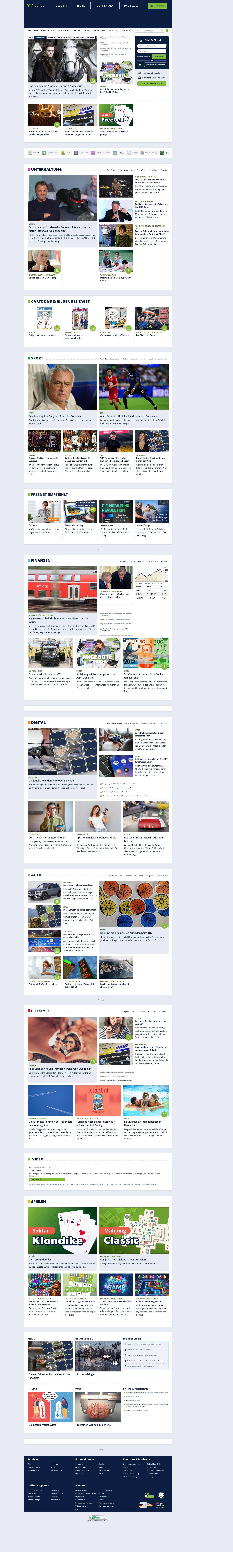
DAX (138, 590)
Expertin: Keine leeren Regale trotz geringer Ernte (116, 619)
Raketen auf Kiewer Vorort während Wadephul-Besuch (115, 38)
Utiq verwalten (81, 1506)
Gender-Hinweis (105, 1490)
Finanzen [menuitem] (45, 30)
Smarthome (163, 723)
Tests (121, 875)
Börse (30, 1464)
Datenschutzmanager (84, 1503)
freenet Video (56, 1490)
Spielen (38, 1201)
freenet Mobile (57, 1493)
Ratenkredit (151, 1467)
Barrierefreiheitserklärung (86, 1493)
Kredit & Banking (137, 561)
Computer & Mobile (114, 723)
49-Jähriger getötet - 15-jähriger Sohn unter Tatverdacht (114, 55)
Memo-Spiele (153, 170)
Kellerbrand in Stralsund (133, 1400)
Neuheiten (113, 875)
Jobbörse (54, 1464)
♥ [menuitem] (116, 30)
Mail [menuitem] (103, 30)
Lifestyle (40, 1010)
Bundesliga (104, 359)
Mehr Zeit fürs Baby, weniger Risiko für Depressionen (142, 1355)
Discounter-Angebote (131, 1464)
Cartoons (164, 170)
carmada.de (56, 1500)
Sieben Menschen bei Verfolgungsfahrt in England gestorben (116, 49)
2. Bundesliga (115, 359)
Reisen (133, 1011)
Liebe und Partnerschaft (148, 1011)
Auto (36, 875)
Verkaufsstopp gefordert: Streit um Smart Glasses (116, 792)
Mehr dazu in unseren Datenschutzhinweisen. (143, 1184)
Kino (120, 170)
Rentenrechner (152, 1474)
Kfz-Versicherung (130, 1477)
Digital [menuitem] (87, 30)
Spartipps (164, 561)
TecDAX (139, 598)
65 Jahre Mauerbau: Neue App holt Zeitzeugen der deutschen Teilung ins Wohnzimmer (126, 796)
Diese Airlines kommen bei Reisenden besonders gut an (118, 1072)
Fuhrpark (149, 875)
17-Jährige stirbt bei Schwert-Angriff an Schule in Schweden (116, 43)
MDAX (139, 594)
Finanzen (41, 560)
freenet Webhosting (131, 1474)
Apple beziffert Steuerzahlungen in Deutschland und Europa (117, 624)
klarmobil (55, 1496)
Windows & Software (148, 723)
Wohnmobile (139, 875)
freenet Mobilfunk (35, 1490)
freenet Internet (34, 1496)
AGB (77, 1509)
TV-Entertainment (105, 5)
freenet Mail (128, 1470)
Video (126, 170)
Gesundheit (163, 1011)
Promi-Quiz (79, 1474)
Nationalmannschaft (130, 359)
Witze (133, 170)
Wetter (54, 1467)
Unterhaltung (46, 169)
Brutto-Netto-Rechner (155, 1470)
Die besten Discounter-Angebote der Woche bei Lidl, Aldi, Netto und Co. (147, 1361)
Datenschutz (80, 1500)
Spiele (101, 1464)
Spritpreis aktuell (34, 1467)
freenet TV (32, 1493)
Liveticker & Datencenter (158, 359)
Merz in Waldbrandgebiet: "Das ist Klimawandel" (140, 1366)
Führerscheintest (161, 875)
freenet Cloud (128, 1467)
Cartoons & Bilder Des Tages (60, 301)
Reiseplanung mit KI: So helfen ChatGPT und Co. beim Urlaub (119, 784)
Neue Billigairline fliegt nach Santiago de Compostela (117, 1080)
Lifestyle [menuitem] (76, 30)
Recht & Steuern (152, 561)
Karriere (102, 1500)
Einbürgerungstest (82, 1467)
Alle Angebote (159, 6)
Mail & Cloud (131, 5)
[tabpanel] (62, 67)
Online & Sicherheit (131, 723)
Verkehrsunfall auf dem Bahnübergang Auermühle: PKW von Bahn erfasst (147, 1392)
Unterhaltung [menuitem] (63, 30)
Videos (101, 1467)
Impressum (79, 1496)
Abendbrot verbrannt (132, 1396)
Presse (101, 1493)
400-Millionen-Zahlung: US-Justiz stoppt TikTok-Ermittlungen (115, 629)
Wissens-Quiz (104, 1470)
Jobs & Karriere (123, 561)
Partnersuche (56, 1470)
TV (108, 170)
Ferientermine (33, 1470)
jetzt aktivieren (37, 1179)
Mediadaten (103, 1496)
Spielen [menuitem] (96, 30)
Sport (37, 358)
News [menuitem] (30, 30)
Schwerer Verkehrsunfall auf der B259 (137, 1410)
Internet (81, 5)
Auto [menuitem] (53, 30)
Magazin (129, 875)
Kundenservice (81, 1490)
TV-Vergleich (152, 1477)
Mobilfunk (61, 5)
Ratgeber (125, 1011)
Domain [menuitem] (110, 30)
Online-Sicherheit (153, 1464)
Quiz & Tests (141, 170)
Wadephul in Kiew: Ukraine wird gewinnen (139, 1350)
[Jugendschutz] (98, 1518)
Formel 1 (143, 359)
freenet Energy (34, 1500)
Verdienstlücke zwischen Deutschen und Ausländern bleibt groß (117, 614)
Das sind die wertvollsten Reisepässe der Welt (115, 1076)
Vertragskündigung (106, 1503)
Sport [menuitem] (36, 30)
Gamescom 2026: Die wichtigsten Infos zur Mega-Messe (117, 788)
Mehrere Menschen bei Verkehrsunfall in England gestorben (144, 1344)
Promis (113, 170)
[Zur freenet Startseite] (35, 5)
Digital (38, 722)
